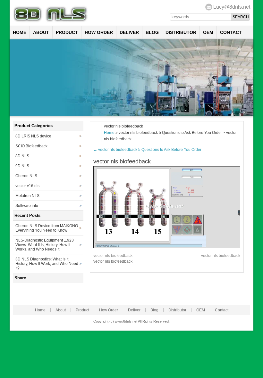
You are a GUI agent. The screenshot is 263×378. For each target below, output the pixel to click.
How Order (99, 32)
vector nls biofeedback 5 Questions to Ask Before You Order (147, 149)
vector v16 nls (27, 186)
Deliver (129, 32)
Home (19, 32)
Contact (231, 32)
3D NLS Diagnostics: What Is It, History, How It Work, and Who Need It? (46, 263)
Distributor (180, 32)
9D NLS (22, 166)
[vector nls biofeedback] (166, 246)
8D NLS (22, 156)
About (41, 32)
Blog (152, 32)
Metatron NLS (27, 195)
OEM (208, 32)
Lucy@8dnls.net (231, 7)
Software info (26, 205)
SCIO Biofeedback (31, 146)
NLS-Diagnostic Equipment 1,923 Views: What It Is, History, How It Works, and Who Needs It (44, 244)
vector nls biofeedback (112, 255)
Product (67, 32)
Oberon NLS (26, 176)
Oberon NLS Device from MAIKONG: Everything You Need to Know (47, 228)
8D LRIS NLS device (33, 136)
